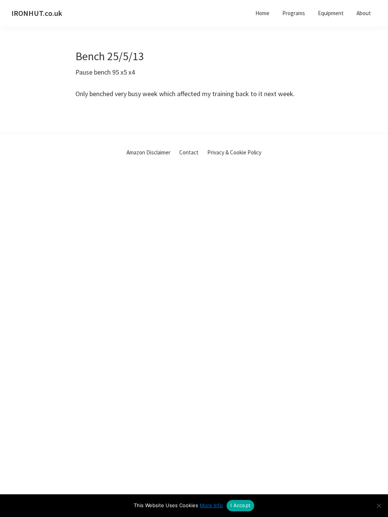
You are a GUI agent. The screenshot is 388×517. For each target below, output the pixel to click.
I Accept (240, 505)
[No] (378, 505)
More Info (211, 505)
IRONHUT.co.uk (36, 13)
